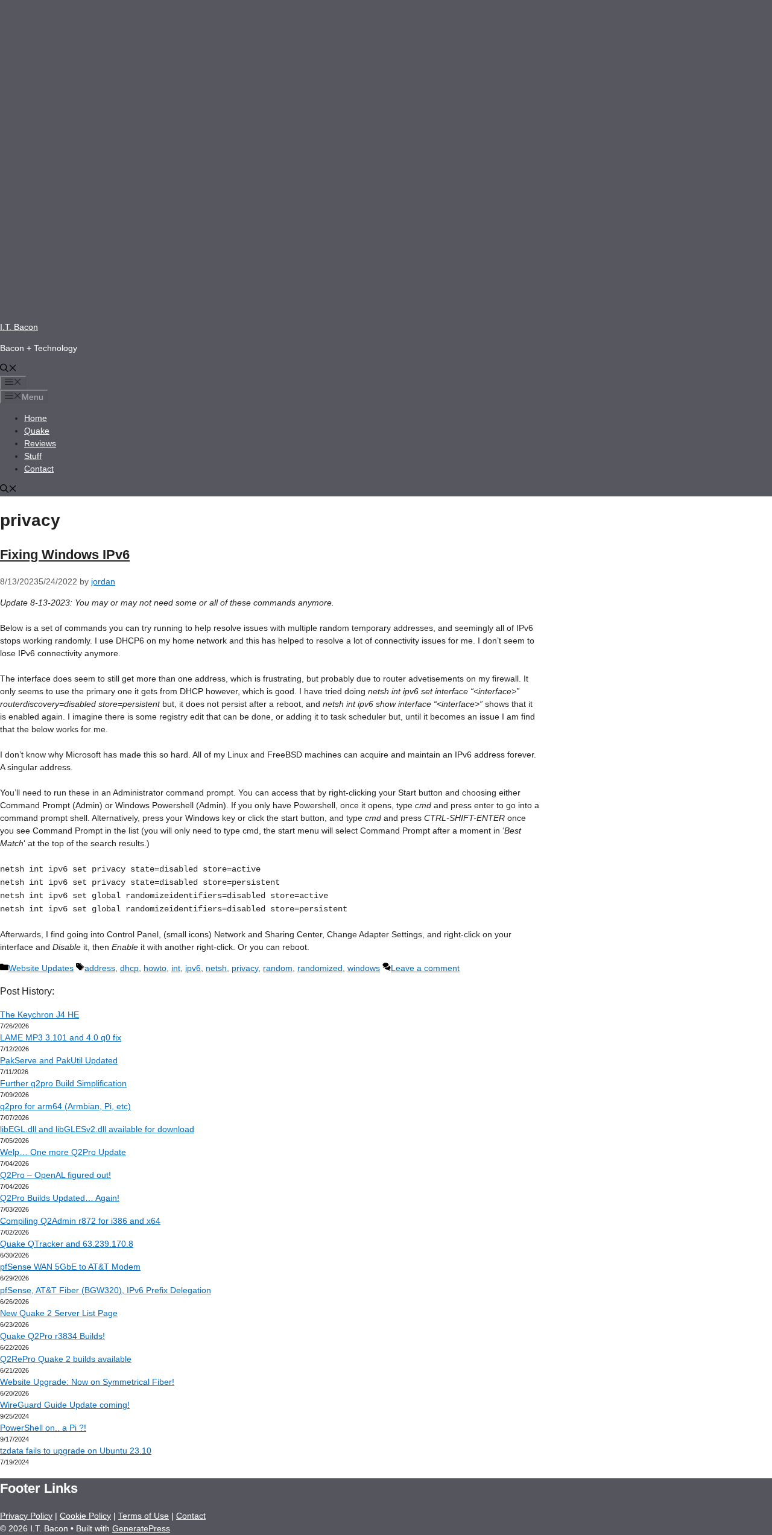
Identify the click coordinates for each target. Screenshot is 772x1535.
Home (35, 418)
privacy (245, 968)
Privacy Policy (26, 1516)
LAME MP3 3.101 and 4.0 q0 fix (60, 1037)
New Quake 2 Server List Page (59, 1313)
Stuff (33, 456)
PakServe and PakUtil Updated (59, 1060)
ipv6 (193, 968)
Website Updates (41, 968)
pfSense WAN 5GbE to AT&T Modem (70, 1266)
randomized (320, 968)
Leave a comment (425, 968)
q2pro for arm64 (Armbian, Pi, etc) (65, 1106)
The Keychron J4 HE (39, 1014)
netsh (216, 968)
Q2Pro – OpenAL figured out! (55, 1175)
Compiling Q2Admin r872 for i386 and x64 (80, 1221)
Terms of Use (143, 1516)
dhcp (129, 968)
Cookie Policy (85, 1516)
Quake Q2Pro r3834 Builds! (52, 1336)
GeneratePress (141, 1528)
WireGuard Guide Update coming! (65, 1405)
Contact (39, 468)
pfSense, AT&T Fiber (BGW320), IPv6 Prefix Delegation (105, 1290)
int (175, 968)
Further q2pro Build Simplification (63, 1083)
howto (155, 968)
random (278, 968)
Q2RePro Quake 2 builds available (65, 1359)
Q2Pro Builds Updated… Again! (59, 1198)
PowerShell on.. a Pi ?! (43, 1427)
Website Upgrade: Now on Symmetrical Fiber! (87, 1382)
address (99, 968)
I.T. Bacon (19, 327)
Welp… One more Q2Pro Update (63, 1152)
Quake (36, 430)
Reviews (40, 443)
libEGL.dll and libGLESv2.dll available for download (97, 1129)
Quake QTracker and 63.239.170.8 (66, 1244)
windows (363, 968)
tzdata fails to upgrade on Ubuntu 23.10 (75, 1450)
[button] (8, 369)
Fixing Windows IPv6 (65, 554)
